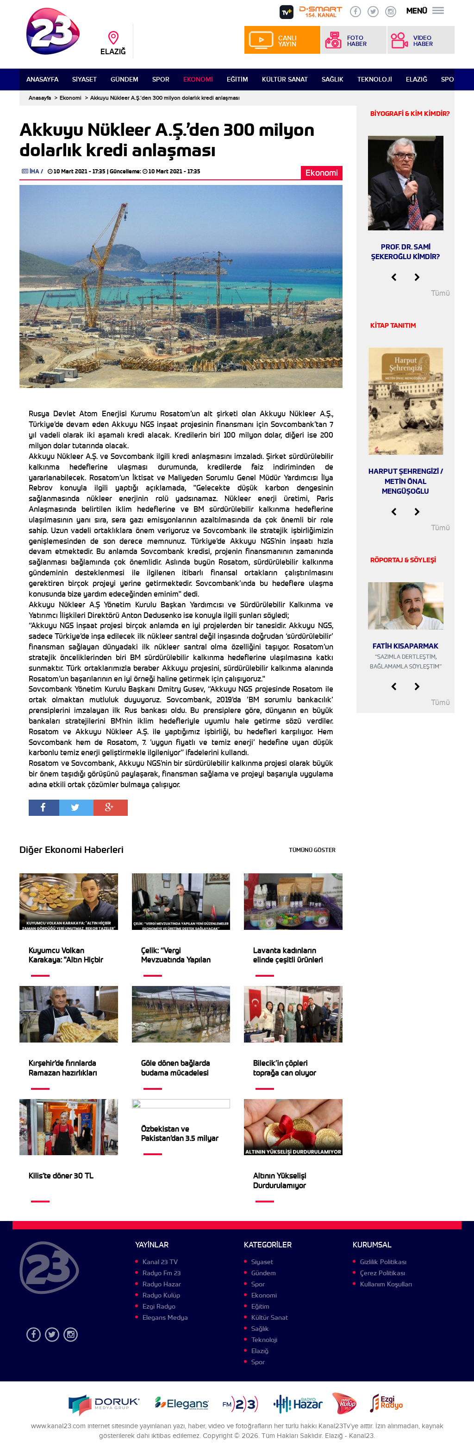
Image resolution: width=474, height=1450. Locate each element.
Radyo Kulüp (161, 1295)
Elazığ (416, 79)
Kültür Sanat (285, 79)
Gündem (124, 79)
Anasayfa (42, 79)
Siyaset (84, 79)
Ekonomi (198, 79)
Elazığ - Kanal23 (349, 1436)
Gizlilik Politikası (383, 1262)
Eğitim (237, 79)
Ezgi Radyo (159, 1306)
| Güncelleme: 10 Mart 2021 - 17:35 (153, 171)
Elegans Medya (165, 1317)
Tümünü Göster (312, 849)
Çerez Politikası (382, 1273)
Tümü (440, 293)
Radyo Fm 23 (162, 1273)
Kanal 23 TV (160, 1262)
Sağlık (332, 79)
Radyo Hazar (162, 1284)
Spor (160, 79)
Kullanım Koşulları (386, 1284)
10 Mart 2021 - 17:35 (79, 171)
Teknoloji (374, 79)
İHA (34, 171)
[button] (394, 277)
